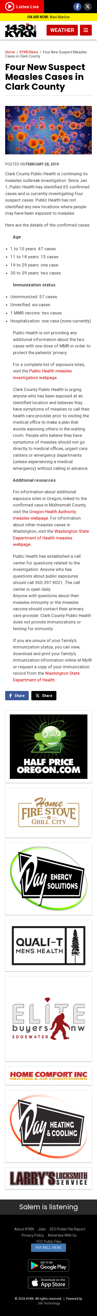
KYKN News (29, 52)
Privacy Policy (33, 1235)
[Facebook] (77, 7)
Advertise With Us (62, 1235)
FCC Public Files (49, 1241)
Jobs (42, 1229)
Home (10, 52)
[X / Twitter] (88, 7)
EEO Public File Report (67, 1229)
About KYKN (24, 1229)
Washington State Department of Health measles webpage (51, 538)
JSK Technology (48, 1303)
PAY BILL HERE (48, 1248)
